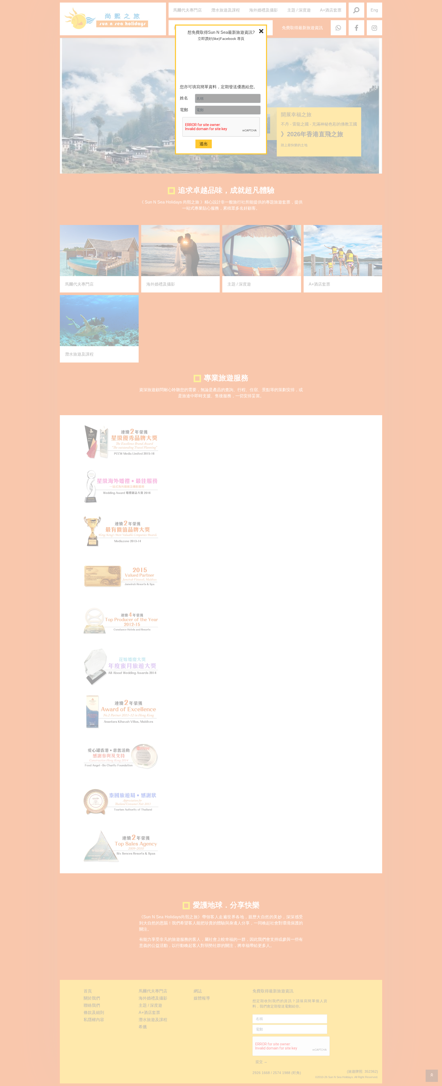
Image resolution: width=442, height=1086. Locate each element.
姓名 (184, 98)
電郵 (184, 110)
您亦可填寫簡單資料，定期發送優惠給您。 (219, 87)
